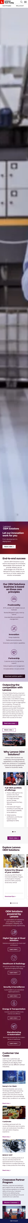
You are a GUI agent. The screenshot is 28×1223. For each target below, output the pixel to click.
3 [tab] (15, 832)
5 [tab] (16, 903)
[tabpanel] (14, 799)
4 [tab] (14, 903)
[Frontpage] (7, 2)
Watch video (8, 546)
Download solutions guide (13, 676)
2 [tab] (14, 832)
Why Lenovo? (20, 5)
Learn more (13, 949)
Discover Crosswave (10, 1202)
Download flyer (10, 896)
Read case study (9, 723)
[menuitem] (14, 1221)
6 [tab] (17, 903)
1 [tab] (12, 832)
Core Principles (6, 5)
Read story (6, 1103)
